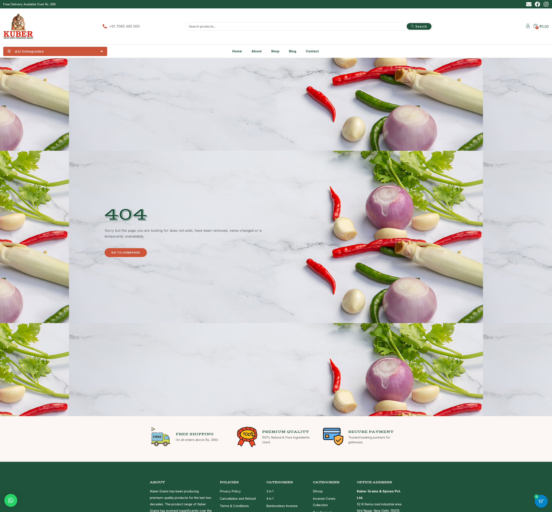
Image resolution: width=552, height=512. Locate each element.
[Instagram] (546, 4)
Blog (292, 51)
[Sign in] (528, 26)
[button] (10, 500)
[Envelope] (529, 4)
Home (237, 51)
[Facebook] (537, 4)
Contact (312, 51)
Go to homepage (125, 252)
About (256, 51)
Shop (275, 51)
